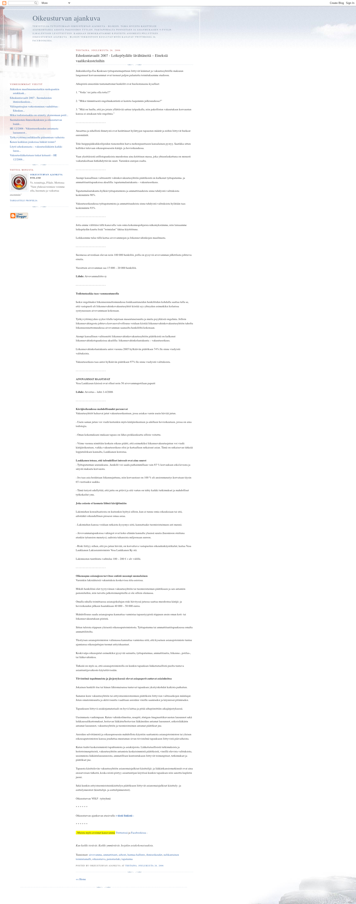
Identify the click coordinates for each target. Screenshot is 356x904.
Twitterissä (122, 832)
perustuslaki (113, 859)
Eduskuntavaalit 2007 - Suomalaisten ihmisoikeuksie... (31, 100)
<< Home (81, 879)
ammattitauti (110, 854)
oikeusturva (98, 859)
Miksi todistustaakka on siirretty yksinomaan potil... (39, 115)
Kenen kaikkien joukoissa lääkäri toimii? (33, 142)
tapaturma (127, 859)
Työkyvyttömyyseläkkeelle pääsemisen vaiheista (37, 137)
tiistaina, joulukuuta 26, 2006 (144, 865)
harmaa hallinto (136, 854)
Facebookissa (138, 832)
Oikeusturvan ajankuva (66, 18)
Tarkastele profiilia (23, 200)
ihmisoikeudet (154, 854)
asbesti (122, 854)
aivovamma (95, 854)
